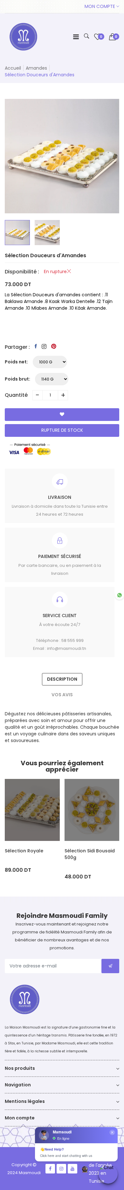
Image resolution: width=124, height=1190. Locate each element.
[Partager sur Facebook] (36, 346)
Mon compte (100, 6)
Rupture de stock (62, 430)
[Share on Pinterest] (53, 346)
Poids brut (17, 379)
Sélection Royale (24, 851)
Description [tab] (62, 679)
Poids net (16, 362)
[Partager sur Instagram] (44, 346)
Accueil (13, 68)
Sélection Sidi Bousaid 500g (90, 854)
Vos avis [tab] (62, 694)
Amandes (36, 68)
